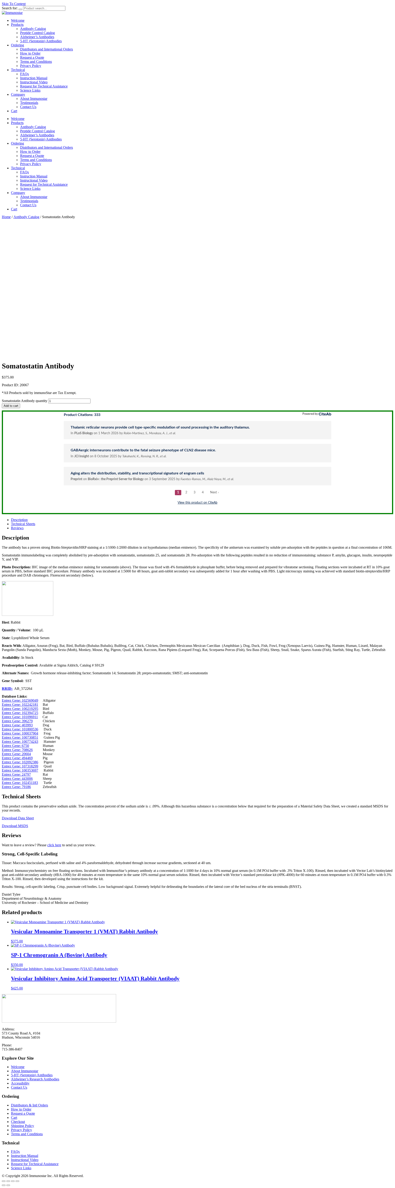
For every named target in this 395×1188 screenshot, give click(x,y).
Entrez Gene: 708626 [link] (17, 750)
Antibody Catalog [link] (33, 29)
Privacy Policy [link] (30, 66)
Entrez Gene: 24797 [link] (16, 774)
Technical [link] (18, 70)
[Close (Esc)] (17, 1181)
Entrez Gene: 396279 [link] (17, 721)
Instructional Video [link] (34, 82)
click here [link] (54, 845)
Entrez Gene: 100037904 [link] (20, 733)
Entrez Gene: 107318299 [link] (20, 766)
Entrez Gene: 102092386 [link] (20, 762)
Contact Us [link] (28, 107)
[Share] (13, 1181)
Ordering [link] (17, 45)
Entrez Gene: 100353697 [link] (20, 770)
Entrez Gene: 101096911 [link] (20, 717)
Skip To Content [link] (14, 4)
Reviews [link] (17, 528)
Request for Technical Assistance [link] (44, 86)
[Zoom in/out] (3, 1181)
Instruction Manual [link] (33, 78)
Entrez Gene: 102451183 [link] (20, 783)
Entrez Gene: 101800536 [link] (20, 729)
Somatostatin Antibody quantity (24, 401)
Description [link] (19, 520)
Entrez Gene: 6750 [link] (15, 746)
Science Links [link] (30, 90)
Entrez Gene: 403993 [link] (17, 725)
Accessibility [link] (20, 1083)
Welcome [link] (17, 20)
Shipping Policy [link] (22, 1126)
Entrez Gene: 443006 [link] (17, 779)
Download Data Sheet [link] (18, 818)
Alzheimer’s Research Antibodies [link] (35, 1079)
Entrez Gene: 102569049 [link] (20, 700)
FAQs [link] (24, 74)
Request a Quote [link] (32, 57)
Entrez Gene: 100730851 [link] (20, 737)
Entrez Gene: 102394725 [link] (20, 713)
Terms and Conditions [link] (36, 62)
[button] (20, 9)
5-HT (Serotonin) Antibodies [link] (41, 41)
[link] (12, 13)
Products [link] (17, 24)
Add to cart (11, 405)
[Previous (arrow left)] (3, 1185)
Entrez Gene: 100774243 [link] (20, 741)
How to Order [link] (30, 53)
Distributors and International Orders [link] (46, 49)
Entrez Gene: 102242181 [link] (20, 704)
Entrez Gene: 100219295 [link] (20, 709)
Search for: (10, 8)
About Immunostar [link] (33, 99)
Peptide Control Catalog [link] (37, 33)
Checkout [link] (18, 1122)
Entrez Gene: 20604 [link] (16, 754)
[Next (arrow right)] (8, 1185)
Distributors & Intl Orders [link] (29, 1105)
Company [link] (18, 94)
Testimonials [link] (29, 103)
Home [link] (6, 217)
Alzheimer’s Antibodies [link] (37, 37)
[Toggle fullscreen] (8, 1181)
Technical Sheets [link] (23, 524)
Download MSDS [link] (15, 826)
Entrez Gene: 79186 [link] (16, 787)
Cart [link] (14, 111)
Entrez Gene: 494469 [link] (17, 758)
